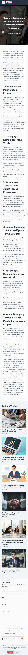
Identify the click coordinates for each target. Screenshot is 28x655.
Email (3, 597)
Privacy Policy (12, 633)
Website (4, 604)
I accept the (9, 633)
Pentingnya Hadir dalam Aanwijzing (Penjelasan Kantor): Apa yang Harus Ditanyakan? (12, 542)
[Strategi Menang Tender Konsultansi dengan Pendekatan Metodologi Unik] (14, 474)
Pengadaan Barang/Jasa (14, 33)
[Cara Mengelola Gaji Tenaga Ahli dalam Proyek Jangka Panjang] (14, 418)
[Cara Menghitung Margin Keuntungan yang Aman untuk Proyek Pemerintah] (14, 446)
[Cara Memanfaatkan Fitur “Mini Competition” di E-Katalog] (14, 558)
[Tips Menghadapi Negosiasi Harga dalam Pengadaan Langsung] (14, 501)
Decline (17, 652)
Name (3, 590)
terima (10, 652)
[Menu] (25, 2)
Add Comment (6, 611)
